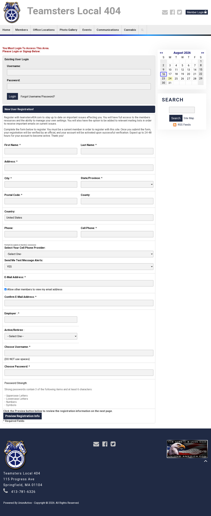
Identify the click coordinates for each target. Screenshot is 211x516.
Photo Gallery (68, 29)
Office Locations (44, 29)
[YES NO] (78, 266)
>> (202, 52)
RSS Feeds (184, 124)
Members (21, 29)
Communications (108, 29)
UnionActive (25, 502)
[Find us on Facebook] (173, 13)
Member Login (195, 12)
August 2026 (182, 52)
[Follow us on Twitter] (180, 13)
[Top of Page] (206, 461)
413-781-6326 (23, 492)
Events (86, 29)
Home (6, 29)
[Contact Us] (165, 13)
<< (161, 52)
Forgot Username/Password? (38, 96)
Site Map (189, 118)
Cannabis (130, 29)
